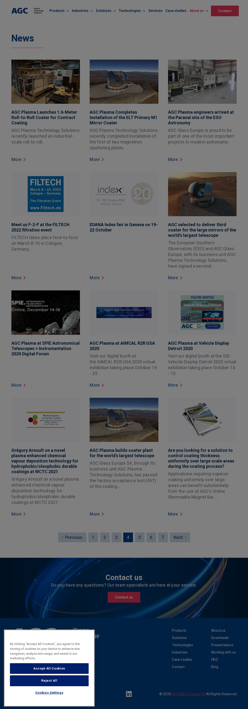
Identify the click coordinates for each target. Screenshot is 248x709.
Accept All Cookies (49, 668)
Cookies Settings (49, 692)
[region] (49, 668)
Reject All (49, 680)
